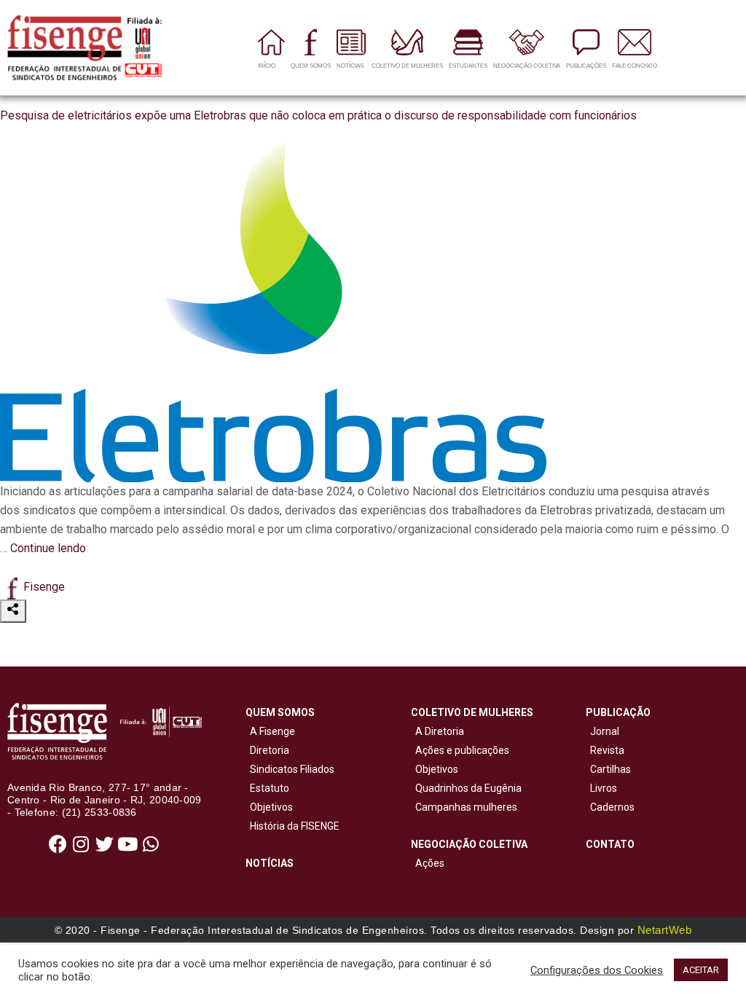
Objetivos (269, 807)
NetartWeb (664, 930)
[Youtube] (127, 844)
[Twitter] (104, 844)
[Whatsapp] (151, 844)
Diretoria (267, 750)
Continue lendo (48, 548)
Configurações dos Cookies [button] (596, 970)
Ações (427, 863)
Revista (607, 750)
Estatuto (267, 788)
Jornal (604, 731)
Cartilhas (610, 769)
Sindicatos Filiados (290, 769)
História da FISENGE (292, 826)
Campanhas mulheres (464, 807)
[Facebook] (57, 844)
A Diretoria (437, 731)
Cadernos (612, 807)
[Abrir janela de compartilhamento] (13, 611)
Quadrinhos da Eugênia (466, 788)
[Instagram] (81, 844)
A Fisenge (270, 731)
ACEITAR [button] (701, 969)
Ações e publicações (460, 750)
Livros (603, 788)
